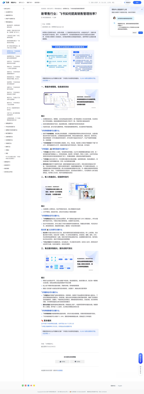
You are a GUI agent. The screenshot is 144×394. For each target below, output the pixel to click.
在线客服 (59, 370)
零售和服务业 (58, 8)
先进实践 (43, 8)
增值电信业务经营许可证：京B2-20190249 (97, 391)
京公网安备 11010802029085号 (78, 391)
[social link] (23, 385)
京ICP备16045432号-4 (63, 391)
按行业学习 (50, 8)
